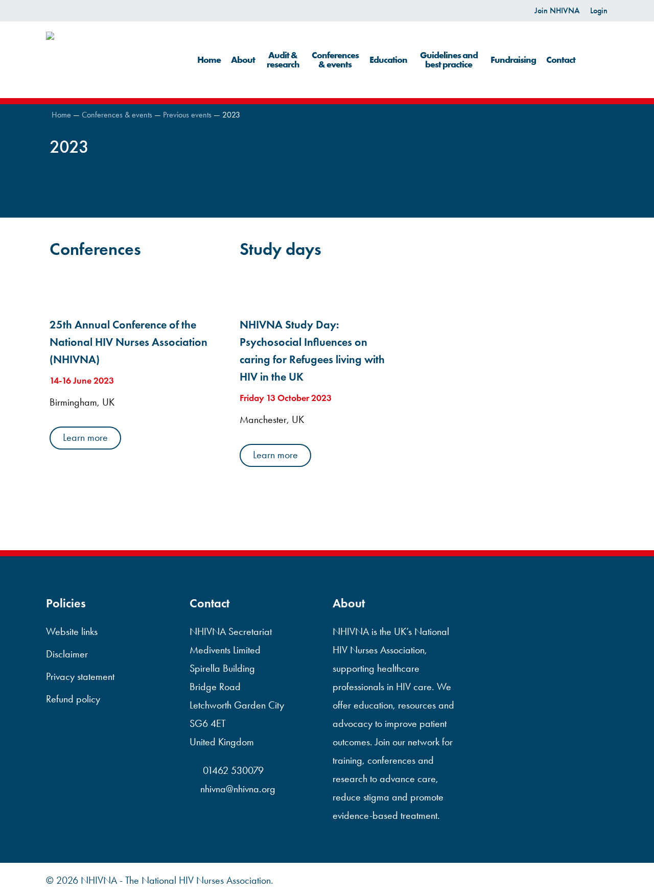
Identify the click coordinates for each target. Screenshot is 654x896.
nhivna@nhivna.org (237, 789)
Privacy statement (80, 676)
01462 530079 (232, 770)
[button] (85, 438)
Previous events (187, 115)
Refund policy (73, 699)
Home (61, 115)
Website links (72, 631)
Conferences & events (117, 115)
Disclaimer (67, 654)
